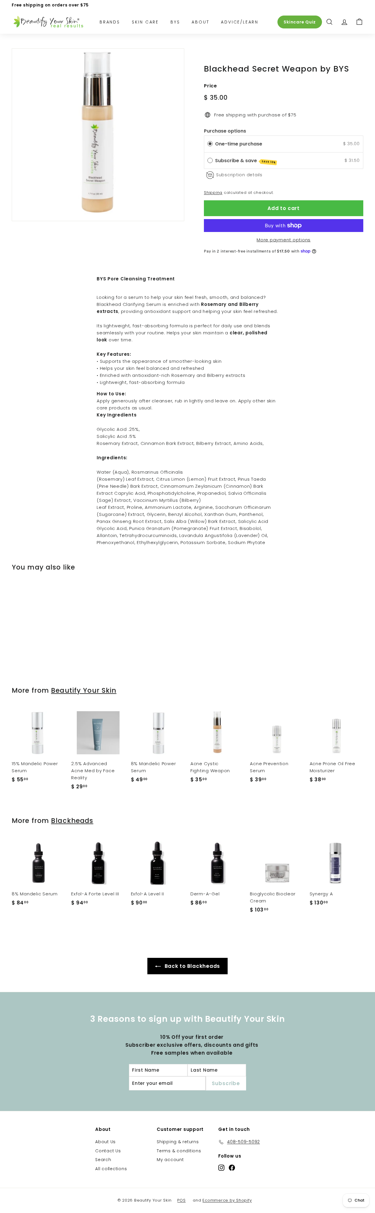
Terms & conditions (179, 1151)
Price (210, 85)
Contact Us (108, 1151)
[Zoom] (98, 135)
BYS (175, 22)
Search (103, 1160)
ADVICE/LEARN (239, 22)
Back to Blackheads (191, 966)
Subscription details (239, 175)
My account (170, 1160)
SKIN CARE (145, 22)
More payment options (284, 240)
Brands (110, 22)
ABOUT (200, 22)
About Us (105, 1142)
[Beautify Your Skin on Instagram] (221, 1167)
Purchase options (225, 131)
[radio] (210, 143)
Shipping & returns (178, 1142)
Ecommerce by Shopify (227, 1200)
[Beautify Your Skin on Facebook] (232, 1167)
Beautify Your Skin (83, 690)
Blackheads (72, 820)
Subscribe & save (245, 160)
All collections (111, 1169)
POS (181, 1200)
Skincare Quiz (300, 22)
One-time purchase (238, 143)
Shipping (213, 192)
